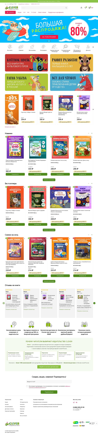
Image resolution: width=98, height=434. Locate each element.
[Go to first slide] (95, 29)
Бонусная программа (10, 411)
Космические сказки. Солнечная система (82, 112)
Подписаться (49, 392)
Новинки (21, 50)
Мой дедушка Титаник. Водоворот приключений (37, 161)
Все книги (9, 50)
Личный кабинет (9, 406)
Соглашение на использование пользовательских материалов (47, 404)
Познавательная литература (65, 51)
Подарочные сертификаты (56, 12)
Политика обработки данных (93, 423)
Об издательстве (24, 402)
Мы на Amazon (23, 415)
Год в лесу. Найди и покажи (28, 112)
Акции (19, 12)
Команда (22, 411)
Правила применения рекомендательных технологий (45, 406)
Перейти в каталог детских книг (49, 367)
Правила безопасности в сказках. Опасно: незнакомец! (64, 113)
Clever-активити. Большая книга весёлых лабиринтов (14, 161)
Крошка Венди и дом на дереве (46, 112)
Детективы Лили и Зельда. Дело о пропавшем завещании (70, 299)
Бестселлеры (32, 50)
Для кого (88, 50)
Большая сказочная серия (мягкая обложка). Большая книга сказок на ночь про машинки (15, 263)
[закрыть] (96, 423)
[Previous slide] (2, 29)
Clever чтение (42, 12)
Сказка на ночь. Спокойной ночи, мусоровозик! (82, 262)
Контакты (22, 404)
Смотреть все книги (49, 180)
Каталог (7, 404)
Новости (22, 413)
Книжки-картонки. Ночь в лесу (59, 160)
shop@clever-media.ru (23, 4)
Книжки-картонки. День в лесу (81, 160)
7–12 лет (33, 12)
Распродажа (43, 50)
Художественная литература (54, 51)
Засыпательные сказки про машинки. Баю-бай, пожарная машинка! (36, 263)
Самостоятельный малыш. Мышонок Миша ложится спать (59, 262)
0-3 (24, 12)
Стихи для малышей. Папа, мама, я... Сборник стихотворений (16, 299)
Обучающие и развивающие (77, 51)
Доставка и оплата (9, 409)
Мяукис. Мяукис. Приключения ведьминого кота (33, 299)
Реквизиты (22, 406)
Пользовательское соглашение (40, 402)
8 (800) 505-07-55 (35, 4)
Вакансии (22, 409)
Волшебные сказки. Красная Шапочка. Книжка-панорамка (87, 299)
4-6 (28, 12)
